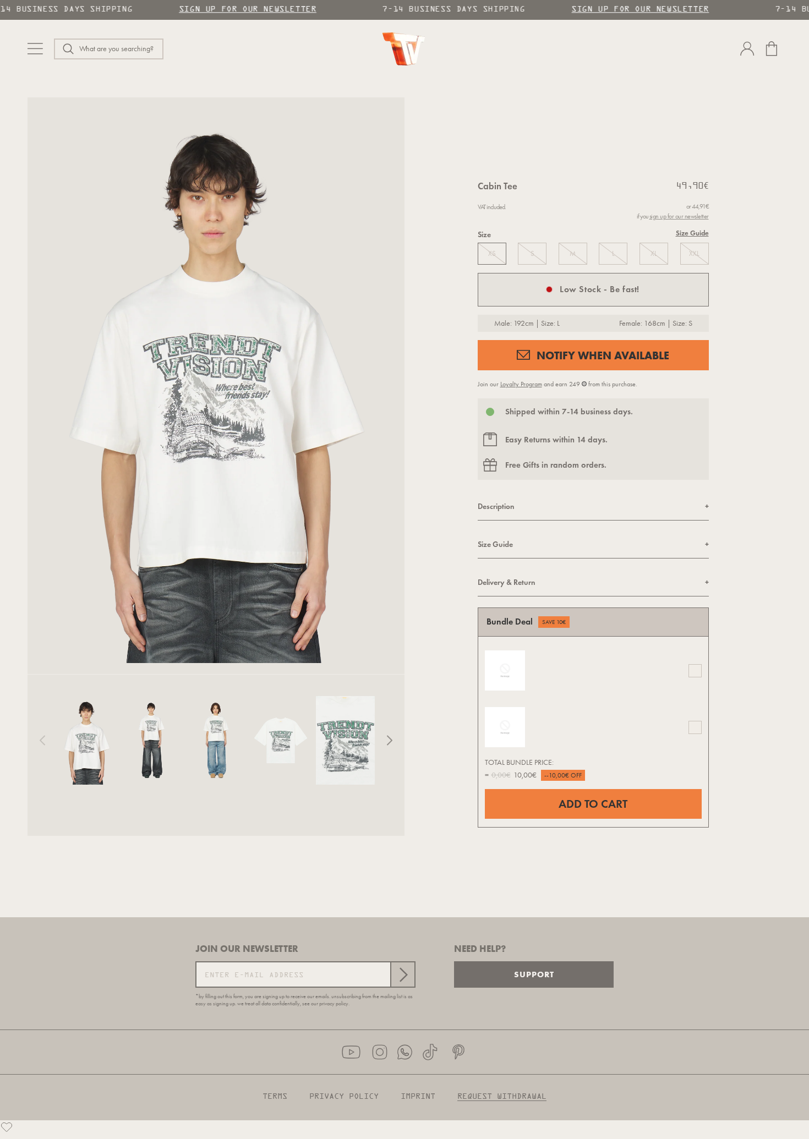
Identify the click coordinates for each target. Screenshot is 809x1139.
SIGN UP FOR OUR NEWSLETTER (244, 9)
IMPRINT (418, 1096)
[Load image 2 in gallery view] (151, 740)
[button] (108, 49)
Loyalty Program (521, 384)
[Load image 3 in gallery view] (216, 740)
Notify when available (603, 355)
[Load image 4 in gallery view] (280, 740)
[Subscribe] (402, 974)
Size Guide (692, 233)
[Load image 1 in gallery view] (86, 740)
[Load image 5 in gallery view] (345, 740)
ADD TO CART (593, 804)
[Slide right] (390, 741)
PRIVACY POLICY (344, 1096)
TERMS (275, 1096)
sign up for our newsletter (679, 216)
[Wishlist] (6, 1126)
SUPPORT (534, 974)
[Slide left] (42, 741)
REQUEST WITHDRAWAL (501, 1096)
